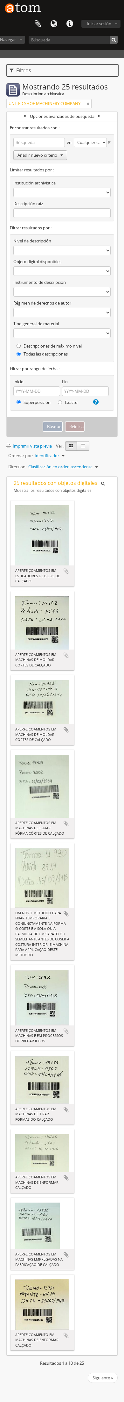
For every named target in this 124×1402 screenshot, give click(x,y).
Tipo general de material (36, 324)
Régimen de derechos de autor (42, 303)
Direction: (17, 467)
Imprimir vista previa (32, 446)
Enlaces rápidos (70, 24)
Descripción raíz (28, 203)
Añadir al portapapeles (66, 571)
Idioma (54, 24)
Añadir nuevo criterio (37, 155)
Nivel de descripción (32, 241)
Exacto (71, 402)
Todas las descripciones (45, 354)
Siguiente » (103, 1378)
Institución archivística (34, 183)
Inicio (18, 382)
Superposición (37, 402)
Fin (65, 382)
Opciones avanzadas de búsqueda (62, 116)
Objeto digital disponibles (37, 261)
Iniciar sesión (99, 23)
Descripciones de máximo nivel (52, 346)
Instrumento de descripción (39, 282)
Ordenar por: (20, 455)
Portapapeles (38, 24)
